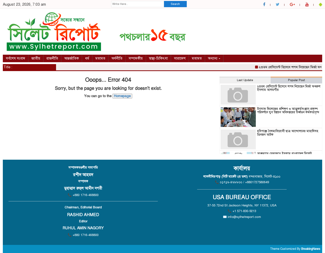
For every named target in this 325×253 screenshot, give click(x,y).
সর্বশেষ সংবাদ (15, 58)
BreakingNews (310, 249)
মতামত (100, 58)
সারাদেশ (180, 58)
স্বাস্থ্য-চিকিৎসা (158, 58)
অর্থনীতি (117, 58)
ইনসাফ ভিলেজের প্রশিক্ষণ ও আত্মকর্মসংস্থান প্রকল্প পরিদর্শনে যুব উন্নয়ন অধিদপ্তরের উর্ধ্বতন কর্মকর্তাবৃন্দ (288, 110)
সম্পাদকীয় (136, 58)
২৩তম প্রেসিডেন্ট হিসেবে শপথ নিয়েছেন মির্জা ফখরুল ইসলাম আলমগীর (288, 88)
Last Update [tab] (245, 80)
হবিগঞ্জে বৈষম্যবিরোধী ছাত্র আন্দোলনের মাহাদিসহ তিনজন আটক (287, 133)
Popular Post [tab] (296, 80)
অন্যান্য (213, 58)
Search (175, 4)
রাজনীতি (52, 58)
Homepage (122, 96)
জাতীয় (35, 58)
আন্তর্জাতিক (71, 58)
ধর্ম (87, 58)
